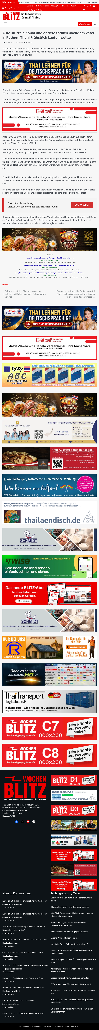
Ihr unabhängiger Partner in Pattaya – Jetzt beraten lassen (50, 258)
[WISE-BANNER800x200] (49, 577)
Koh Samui (31, 10)
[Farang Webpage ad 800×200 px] (49, 470)
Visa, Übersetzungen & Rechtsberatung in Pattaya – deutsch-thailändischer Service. (49, 273)
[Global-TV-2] (49, 685)
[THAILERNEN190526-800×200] (49, 82)
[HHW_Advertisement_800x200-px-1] (74, 845)
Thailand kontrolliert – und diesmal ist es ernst (70, 907)
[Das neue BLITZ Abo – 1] (49, 604)
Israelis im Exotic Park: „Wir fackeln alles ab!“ (69, 944)
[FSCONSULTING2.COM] (49, 443)
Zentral (5, 285)
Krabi (40, 10)
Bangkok (30, 6)
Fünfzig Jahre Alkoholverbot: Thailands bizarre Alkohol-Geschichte (32, 2)
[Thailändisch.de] (74, 800)
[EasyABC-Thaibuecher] (49, 386)
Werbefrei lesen (85, 24)
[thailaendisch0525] (49, 523)
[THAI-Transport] (49, 712)
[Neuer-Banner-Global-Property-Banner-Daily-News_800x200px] (49, 130)
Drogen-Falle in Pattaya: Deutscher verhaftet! (70, 978)
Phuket (73, 6)
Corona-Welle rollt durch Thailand (64, 938)
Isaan (47, 6)
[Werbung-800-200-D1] (74, 785)
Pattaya (39, 6)
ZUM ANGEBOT (82, 205)
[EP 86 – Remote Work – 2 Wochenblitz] (74, 830)
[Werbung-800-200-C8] (49, 766)
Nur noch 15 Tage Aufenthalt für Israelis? (27, 1013)
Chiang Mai (55, 6)
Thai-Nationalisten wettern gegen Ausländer (69, 932)
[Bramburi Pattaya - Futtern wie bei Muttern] (49, 250)
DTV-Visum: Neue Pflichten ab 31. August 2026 (71, 984)
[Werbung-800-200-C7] (49, 739)
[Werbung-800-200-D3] (74, 815)
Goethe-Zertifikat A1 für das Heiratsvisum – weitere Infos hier (49, 265)
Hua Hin (65, 6)
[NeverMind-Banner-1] (49, 551)
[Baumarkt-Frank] (49, 658)
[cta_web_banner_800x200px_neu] (49, 496)
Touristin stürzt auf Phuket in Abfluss (28, 978)
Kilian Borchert (25, 42)
